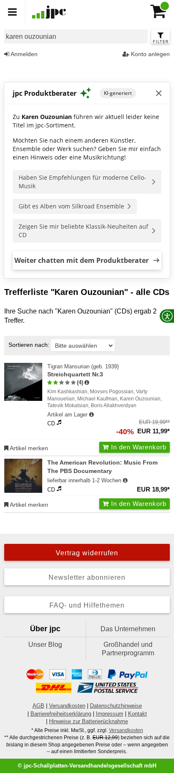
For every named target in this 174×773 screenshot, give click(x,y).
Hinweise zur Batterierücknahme (88, 721)
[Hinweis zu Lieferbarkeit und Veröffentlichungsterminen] (91, 415)
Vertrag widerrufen (87, 553)
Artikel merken (28, 448)
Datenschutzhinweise (116, 706)
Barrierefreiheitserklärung (60, 714)
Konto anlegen (149, 54)
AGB (38, 706)
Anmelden (23, 54)
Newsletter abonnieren (87, 577)
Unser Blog (45, 644)
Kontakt (137, 714)
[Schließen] (159, 93)
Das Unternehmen (128, 628)
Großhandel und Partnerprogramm (128, 649)
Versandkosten (67, 706)
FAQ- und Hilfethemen (87, 605)
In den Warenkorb (137, 447)
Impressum (109, 714)
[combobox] (76, 36)
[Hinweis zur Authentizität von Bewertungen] (86, 382)
